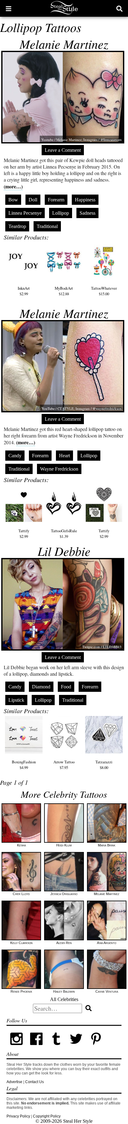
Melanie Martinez (64, 43)
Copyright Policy (47, 1116)
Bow (13, 199)
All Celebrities (64, 999)
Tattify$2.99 (23, 533)
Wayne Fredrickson (59, 469)
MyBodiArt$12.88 (64, 290)
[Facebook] (36, 1047)
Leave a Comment (63, 150)
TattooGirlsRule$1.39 (64, 533)
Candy (14, 455)
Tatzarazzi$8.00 (103, 764)
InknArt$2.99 (24, 290)
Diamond (41, 686)
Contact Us (34, 1082)
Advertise (14, 1082)
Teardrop (17, 226)
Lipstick (16, 700)
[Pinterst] (96, 1047)
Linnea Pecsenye (25, 213)
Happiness (85, 199)
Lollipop (60, 213)
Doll (33, 199)
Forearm (56, 199)
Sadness (87, 213)
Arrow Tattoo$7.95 (64, 764)
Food (66, 686)
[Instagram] (16, 1047)
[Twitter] (76, 1047)
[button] (8, 8)
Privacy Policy (18, 1116)
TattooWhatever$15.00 (104, 290)
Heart (64, 455)
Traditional (47, 226)
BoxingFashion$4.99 (24, 764)
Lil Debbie (64, 550)
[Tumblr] (56, 1047)
